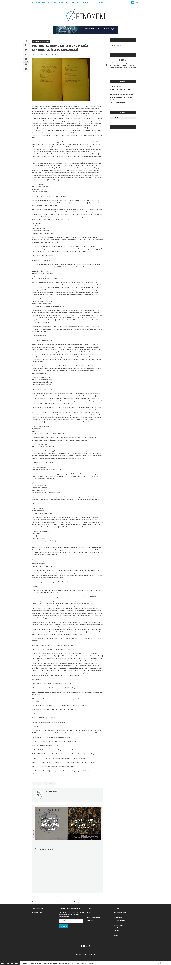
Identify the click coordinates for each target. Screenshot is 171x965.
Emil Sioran (123, 60)
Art (49, 3)
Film (54, 3)
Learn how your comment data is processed (71, 902)
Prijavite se (64, 926)
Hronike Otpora (64, 3)
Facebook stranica (123, 127)
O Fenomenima (91, 915)
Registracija (90, 920)
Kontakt (89, 912)
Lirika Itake (37, 783)
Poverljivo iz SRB (115, 45)
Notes (93, 3)
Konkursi (86, 3)
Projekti (101, 3)
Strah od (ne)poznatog (117, 103)
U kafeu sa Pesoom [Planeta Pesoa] (122, 94)
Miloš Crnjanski (49, 783)
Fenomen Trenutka (119, 920)
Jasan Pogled (75, 3)
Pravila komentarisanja (93, 917)
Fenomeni (85, 946)
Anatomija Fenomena (39, 3)
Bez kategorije (118, 917)
